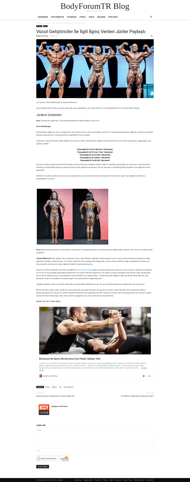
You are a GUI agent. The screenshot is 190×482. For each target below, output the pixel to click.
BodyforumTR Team (42, 36)
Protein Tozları (127, 480)
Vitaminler (71, 17)
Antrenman (43, 17)
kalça (78, 270)
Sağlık (91, 17)
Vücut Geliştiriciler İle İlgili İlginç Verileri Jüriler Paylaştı (90, 31)
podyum (54, 387)
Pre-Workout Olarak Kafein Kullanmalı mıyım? (137, 396)
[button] (151, 17)
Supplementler (57, 17)
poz (60, 387)
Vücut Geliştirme (68, 387)
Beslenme (101, 17)
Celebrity (47, 23)
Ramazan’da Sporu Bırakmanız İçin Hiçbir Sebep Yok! (55, 396)
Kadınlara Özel (138, 480)
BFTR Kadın (113, 17)
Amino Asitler (149, 480)
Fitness (82, 17)
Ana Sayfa (39, 23)
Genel (45, 26)
